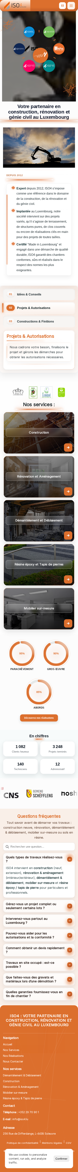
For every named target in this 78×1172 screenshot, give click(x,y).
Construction (11, 1081)
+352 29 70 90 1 (28, 1112)
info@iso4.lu (20, 1119)
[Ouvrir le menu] (71, 5)
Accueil (7, 1044)
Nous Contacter (13, 1061)
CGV (68, 1142)
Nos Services (11, 1050)
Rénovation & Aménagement (21, 1086)
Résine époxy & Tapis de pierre (22, 1098)
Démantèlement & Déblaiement (22, 1075)
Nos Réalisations (13, 1055)
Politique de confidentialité (22, 1142)
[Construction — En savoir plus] (39, 433)
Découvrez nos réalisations (39, 718)
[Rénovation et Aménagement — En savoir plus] (39, 476)
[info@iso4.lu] (62, 5)
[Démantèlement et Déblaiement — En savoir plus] (39, 520)
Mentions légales (52, 1142)
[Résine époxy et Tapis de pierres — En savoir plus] (39, 564)
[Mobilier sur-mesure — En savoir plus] (39, 608)
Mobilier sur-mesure (15, 1092)
